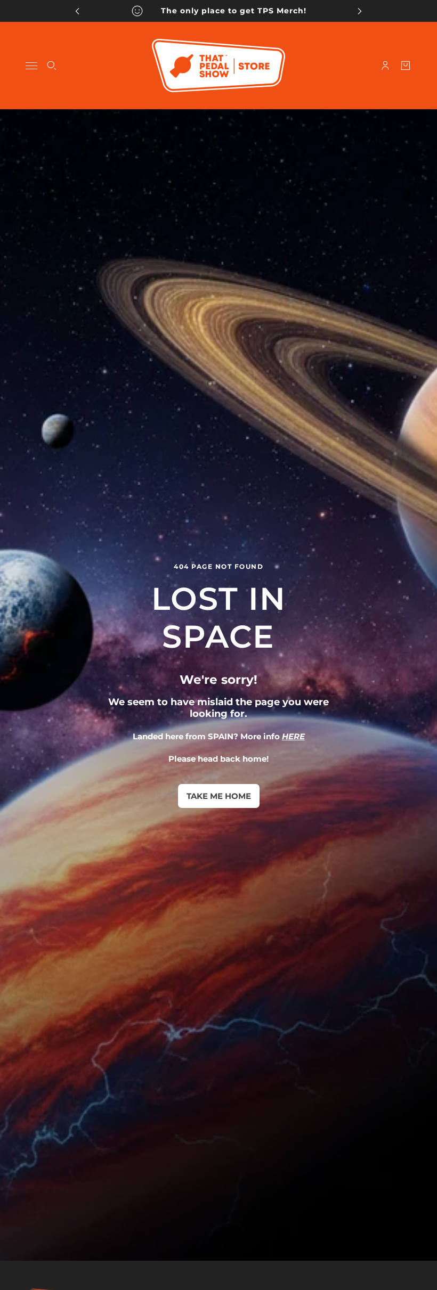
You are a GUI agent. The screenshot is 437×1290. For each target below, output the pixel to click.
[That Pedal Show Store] (218, 65)
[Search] (52, 65)
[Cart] (405, 65)
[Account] (385, 65)
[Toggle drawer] (31, 65)
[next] (359, 11)
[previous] (77, 11)
